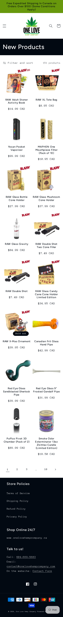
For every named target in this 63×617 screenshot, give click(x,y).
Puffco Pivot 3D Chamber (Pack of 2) (17, 440)
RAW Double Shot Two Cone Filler (46, 245)
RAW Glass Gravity (16, 243)
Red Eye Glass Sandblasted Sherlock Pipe (16, 391)
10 (45, 469)
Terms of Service (18, 493)
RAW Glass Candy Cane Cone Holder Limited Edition (46, 294)
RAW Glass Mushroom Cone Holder (46, 198)
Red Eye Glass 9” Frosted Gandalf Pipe (46, 390)
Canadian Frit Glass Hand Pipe (46, 343)
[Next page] (55, 469)
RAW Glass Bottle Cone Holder (17, 198)
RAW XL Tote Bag (46, 99)
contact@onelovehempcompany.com (31, 566)
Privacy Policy (17, 516)
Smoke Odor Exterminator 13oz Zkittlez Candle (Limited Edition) (46, 443)
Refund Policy (16, 508)
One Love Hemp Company (26, 611)
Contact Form (42, 570)
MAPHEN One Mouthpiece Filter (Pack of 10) (46, 150)
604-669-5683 (26, 556)
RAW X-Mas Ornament (17, 341)
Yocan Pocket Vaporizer (16, 148)
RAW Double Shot (17, 291)
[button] (4, 26)
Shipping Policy (17, 501)
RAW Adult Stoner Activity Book (16, 101)
